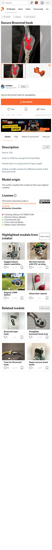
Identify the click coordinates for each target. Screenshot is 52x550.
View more (44, 236)
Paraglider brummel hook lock (38, 332)
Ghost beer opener (38, 293)
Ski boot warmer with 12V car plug (37, 263)
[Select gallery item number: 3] (14, 257)
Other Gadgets (30, 17)
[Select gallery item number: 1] (10, 257)
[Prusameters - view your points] (36, 2)
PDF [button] (47, 147)
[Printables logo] (2, 9)
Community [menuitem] (38, 9)
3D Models (7, 17)
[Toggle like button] (5, 267)
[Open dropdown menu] (48, 22)
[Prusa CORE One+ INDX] (26, 125)
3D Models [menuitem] (11, 9)
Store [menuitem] (20, 9)
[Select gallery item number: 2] (12, 257)
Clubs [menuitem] (28, 9)
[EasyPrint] (31, 3)
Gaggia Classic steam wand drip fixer (12, 263)
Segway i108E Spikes (10, 293)
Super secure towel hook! (38, 363)
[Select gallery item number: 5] (17, 288)
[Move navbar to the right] (49, 9)
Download (27, 102)
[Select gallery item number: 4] (16, 257)
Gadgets (18, 17)
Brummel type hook (11, 332)
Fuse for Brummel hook (13, 363)
